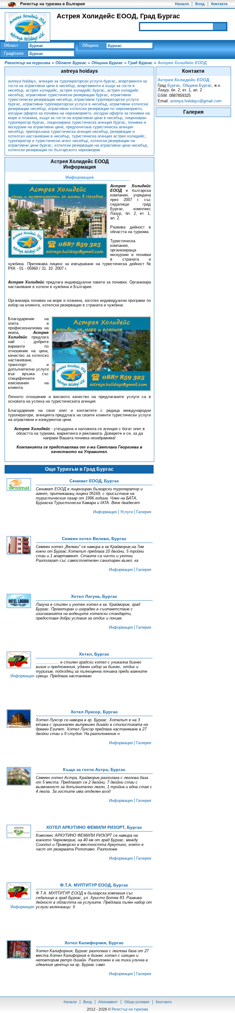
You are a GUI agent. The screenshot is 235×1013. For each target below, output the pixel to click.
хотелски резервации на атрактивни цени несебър (100, 145)
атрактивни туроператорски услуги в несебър (65, 104)
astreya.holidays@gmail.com (196, 101)
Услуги (126, 512)
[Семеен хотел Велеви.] (19, 545)
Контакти (219, 4)
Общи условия (136, 1002)
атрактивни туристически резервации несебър (69, 97)
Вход (200, 4)
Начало (182, 4)
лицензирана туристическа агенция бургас (86, 122)
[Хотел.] (19, 660)
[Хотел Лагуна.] (19, 601)
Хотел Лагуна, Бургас (94, 596)
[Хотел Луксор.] (19, 719)
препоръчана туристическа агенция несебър (67, 131)
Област (11, 45)
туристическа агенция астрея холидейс (108, 136)
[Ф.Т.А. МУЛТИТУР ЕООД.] (19, 891)
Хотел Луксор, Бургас (94, 711)
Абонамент (108, 1002)
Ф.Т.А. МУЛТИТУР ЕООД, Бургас (94, 885)
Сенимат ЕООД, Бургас (94, 480)
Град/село (14, 53)
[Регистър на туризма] (27, 27)
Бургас (173, 85)
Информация (105, 512)
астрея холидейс (41, 90)
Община (90, 45)
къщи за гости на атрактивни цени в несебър (80, 117)
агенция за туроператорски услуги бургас (77, 81)
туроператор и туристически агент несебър (48, 140)
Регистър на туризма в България (52, 4)
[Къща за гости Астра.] (19, 776)
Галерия (143, 512)
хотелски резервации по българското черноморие (54, 150)
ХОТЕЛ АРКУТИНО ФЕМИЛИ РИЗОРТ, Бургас (94, 827)
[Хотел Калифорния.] (19, 950)
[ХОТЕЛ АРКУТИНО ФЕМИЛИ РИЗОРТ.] (19, 832)
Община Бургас (197, 85)
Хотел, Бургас (94, 654)
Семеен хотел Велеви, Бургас (94, 538)
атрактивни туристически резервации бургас (67, 95)
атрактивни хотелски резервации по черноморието (95, 108)
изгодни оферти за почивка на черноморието (49, 113)
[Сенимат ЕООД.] (19, 485)
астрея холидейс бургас (82, 90)
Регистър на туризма (130, 1009)
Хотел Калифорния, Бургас (94, 942)
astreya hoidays (22, 81)
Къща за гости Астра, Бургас (94, 769)
